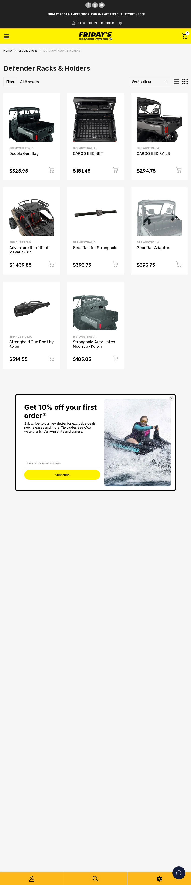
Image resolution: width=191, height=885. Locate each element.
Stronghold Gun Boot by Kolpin (31, 344)
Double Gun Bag (24, 153)
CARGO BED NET (88, 153)
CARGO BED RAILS (153, 153)
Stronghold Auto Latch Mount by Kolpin (94, 344)
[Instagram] (95, 5)
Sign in (92, 23)
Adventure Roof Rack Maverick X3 (29, 249)
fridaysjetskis (21, 148)
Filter (10, 82)
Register (107, 23)
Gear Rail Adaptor (153, 247)
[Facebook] (88, 5)
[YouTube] (102, 5)
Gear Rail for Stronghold (95, 247)
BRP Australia (84, 148)
